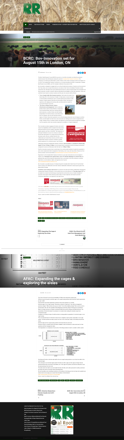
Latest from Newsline (28, 406)
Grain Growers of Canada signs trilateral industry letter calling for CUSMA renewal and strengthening (35, 428)
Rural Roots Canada (41, 438)
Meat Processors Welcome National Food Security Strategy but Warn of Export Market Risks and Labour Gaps (35, 418)
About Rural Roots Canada (87, 24)
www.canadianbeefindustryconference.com (47, 161)
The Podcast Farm (39, 24)
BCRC (25, 37)
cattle (84, 218)
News (30, 24)
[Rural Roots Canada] (25, 24)
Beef (28, 37)
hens (63, 380)
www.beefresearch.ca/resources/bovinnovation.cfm (67, 152)
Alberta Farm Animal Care (44, 380)
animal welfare (53, 380)
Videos (48, 24)
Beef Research (42, 72)
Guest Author (42, 292)
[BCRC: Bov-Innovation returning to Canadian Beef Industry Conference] (45, 205)
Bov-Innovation (62, 218)
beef (43, 218)
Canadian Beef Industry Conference (70, 79)
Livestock (72, 380)
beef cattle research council (51, 218)
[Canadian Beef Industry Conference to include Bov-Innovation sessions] (77, 205)
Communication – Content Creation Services (64, 24)
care (59, 380)
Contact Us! (27, 28)
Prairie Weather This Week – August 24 (39, 31)
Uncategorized (27, 257)
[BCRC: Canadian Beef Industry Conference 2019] (61, 205)
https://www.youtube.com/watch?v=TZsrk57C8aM (49, 374)
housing (67, 380)
